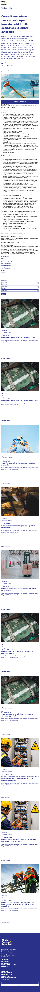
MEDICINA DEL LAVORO (8, 965)
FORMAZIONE (5, 963)
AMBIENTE (4, 960)
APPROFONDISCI (5, 358)
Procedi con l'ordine (20, 102)
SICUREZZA (5, 961)
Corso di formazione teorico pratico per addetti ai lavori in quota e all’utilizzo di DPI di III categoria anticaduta (18, 904)
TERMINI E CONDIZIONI (8, 978)
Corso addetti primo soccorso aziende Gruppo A (18, 337)
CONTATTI (4, 966)
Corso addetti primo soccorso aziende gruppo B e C (19, 400)
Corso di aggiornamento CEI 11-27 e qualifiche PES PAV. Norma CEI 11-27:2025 (18, 840)
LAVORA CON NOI (6, 973)
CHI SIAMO (4, 971)
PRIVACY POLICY (6, 974)
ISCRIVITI (20, 985)
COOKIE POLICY (6, 976)
